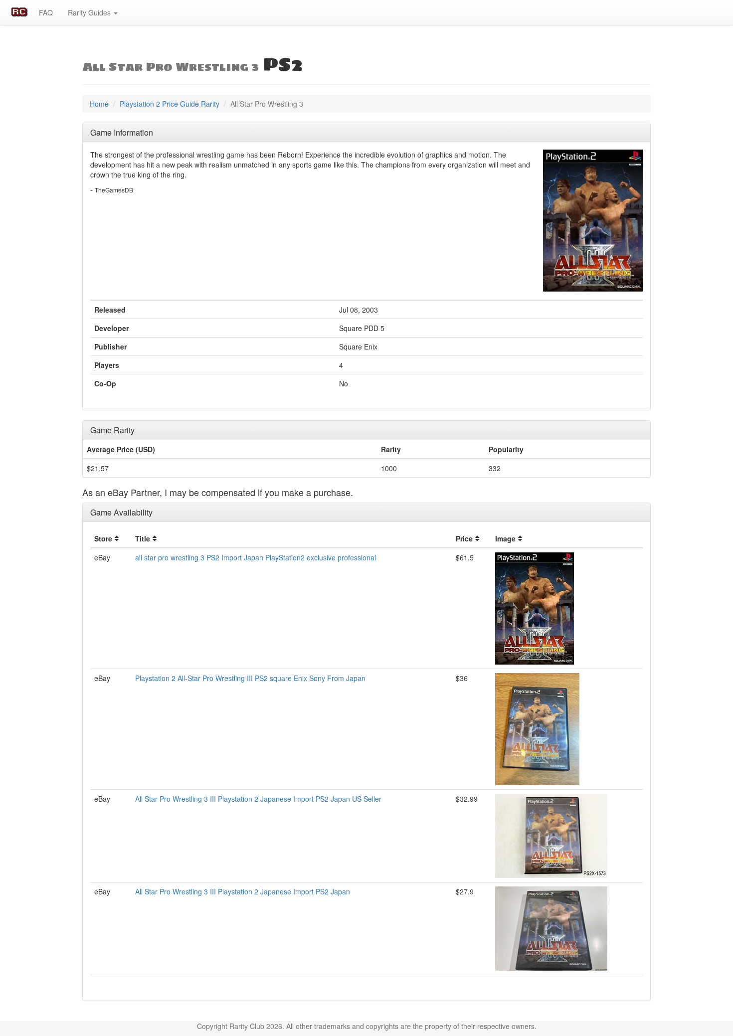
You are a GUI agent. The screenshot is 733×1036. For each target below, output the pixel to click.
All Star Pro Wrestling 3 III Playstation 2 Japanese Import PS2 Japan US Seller (258, 799)
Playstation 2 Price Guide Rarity (169, 104)
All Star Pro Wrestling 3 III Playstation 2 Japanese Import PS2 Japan (242, 891)
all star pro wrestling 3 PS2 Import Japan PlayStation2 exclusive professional (255, 557)
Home (99, 104)
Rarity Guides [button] (90, 12)
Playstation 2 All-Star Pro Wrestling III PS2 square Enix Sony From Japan (250, 678)
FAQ (46, 12)
